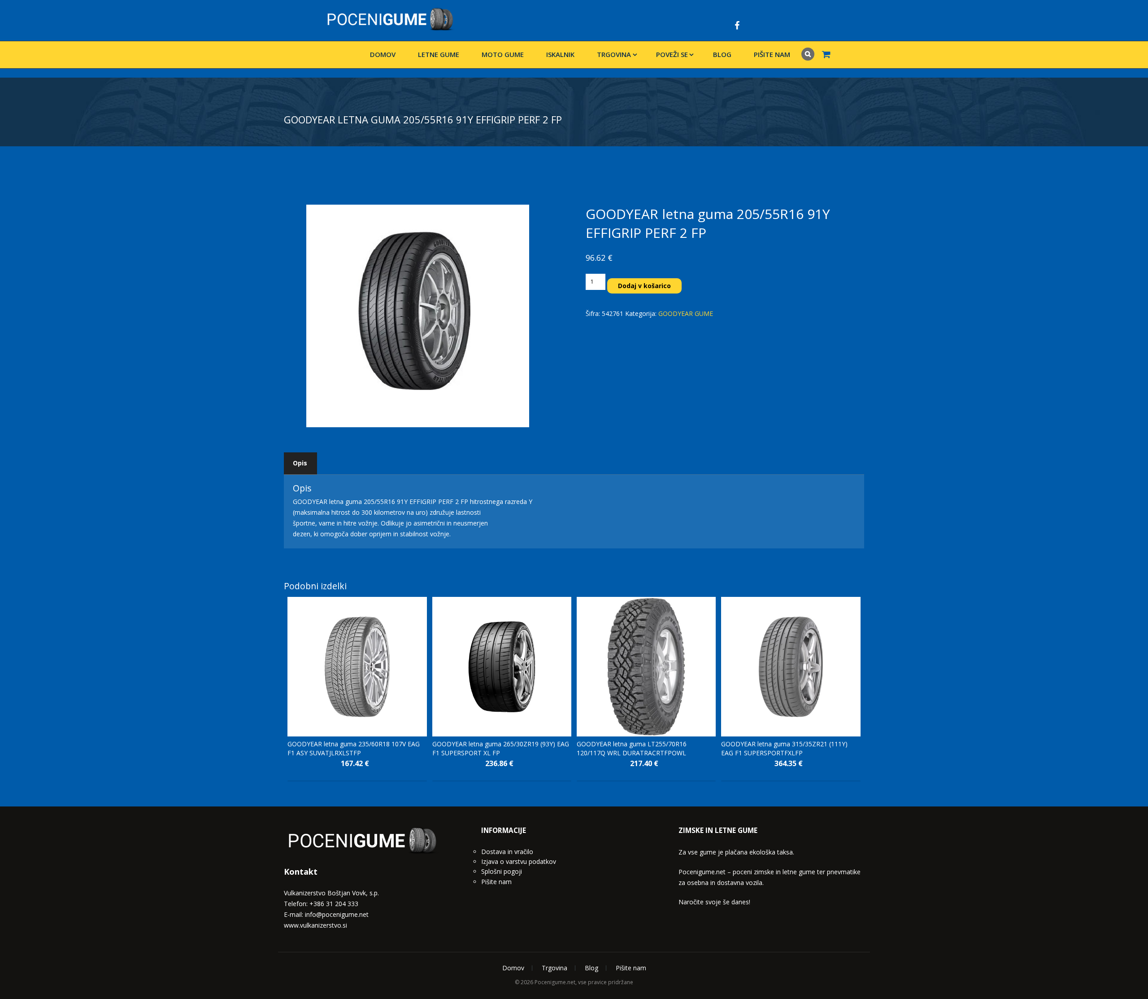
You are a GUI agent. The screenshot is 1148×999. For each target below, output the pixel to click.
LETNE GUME (438, 54)
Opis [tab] (300, 463)
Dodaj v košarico (644, 285)
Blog (722, 54)
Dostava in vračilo (507, 851)
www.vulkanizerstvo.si (315, 925)
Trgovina (614, 54)
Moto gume (503, 54)
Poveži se (672, 54)
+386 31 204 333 (333, 903)
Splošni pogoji (501, 871)
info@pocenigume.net (337, 914)
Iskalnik (560, 54)
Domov (383, 54)
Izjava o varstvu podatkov (518, 861)
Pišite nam (772, 54)
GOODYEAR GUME (685, 313)
